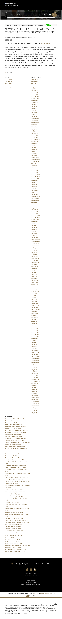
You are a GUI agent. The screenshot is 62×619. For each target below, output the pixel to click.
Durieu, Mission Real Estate (12, 456)
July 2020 (33, 204)
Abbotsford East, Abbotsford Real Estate (16, 419)
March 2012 (34, 395)
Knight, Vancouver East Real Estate (14, 489)
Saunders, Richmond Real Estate (13, 526)
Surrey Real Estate (9, 537)
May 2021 (34, 186)
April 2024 (34, 132)
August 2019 (34, 223)
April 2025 (34, 110)
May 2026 (34, 87)
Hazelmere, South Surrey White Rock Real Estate (17, 481)
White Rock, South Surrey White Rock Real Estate (17, 545)
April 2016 (34, 301)
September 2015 (35, 315)
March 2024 (34, 133)
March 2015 (34, 327)
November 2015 (35, 311)
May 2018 (34, 252)
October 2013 (35, 360)
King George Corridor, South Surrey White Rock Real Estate (22, 37)
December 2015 (35, 309)
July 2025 (33, 104)
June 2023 (34, 149)
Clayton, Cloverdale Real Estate (13, 444)
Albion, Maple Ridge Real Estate (13, 424)
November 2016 (35, 288)
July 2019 (33, 225)
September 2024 (35, 122)
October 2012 (35, 383)
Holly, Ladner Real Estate (11, 483)
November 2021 (35, 176)
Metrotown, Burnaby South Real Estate (15, 496)
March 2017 (34, 280)
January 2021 (34, 194)
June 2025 (34, 106)
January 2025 (34, 116)
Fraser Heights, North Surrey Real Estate (15, 467)
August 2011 (34, 407)
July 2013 (33, 366)
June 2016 (34, 297)
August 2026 (34, 81)
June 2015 (34, 321)
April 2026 (34, 89)
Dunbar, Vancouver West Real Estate (14, 454)
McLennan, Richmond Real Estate (13, 495)
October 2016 (35, 290)
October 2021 (35, 178)
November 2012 (35, 381)
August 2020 (34, 202)
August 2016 (34, 293)
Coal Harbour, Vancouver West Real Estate (16, 448)
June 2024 (34, 128)
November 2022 (35, 159)
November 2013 (35, 358)
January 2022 (34, 173)
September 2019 (35, 221)
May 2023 (34, 151)
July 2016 (33, 295)
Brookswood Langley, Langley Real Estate (15, 438)
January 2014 (34, 354)
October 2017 (35, 266)
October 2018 (35, 243)
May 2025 (34, 108)
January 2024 (34, 137)
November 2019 (35, 217)
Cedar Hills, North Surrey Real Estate (14, 440)
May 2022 (34, 165)
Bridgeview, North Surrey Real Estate (14, 434)
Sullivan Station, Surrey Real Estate (14, 530)
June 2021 (34, 184)
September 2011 (35, 405)
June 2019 (34, 227)
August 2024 (34, 124)
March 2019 (34, 233)
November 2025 (35, 96)
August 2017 (34, 270)
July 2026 (33, 83)
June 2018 (34, 251)
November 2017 (35, 264)
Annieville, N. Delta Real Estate (13, 428)
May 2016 (34, 299)
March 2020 (34, 210)
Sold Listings (8, 87)
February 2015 (35, 329)
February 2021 (35, 192)
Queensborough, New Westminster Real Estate (17, 522)
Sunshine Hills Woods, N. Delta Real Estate (16, 536)
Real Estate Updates (10, 85)
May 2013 (34, 370)
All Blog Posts (8, 79)
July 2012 (33, 387)
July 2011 (33, 409)
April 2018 (34, 254)
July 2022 (33, 163)
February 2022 (35, 171)
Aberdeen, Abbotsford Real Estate (14, 420)
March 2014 (34, 350)
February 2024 (35, 135)
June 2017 (34, 274)
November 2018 (35, 241)
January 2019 (34, 237)
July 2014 (33, 342)
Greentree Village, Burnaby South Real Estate (16, 477)
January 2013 (34, 377)
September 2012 (35, 385)
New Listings (8, 81)
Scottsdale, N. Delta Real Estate (13, 528)
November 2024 (35, 118)
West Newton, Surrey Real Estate (13, 541)
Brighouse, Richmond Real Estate (13, 436)
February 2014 (35, 352)
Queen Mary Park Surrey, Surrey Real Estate (16, 520)
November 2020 (35, 196)
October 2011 (35, 403)
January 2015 (34, 331)
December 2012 (35, 379)
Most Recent (34, 79)
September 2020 (35, 200)
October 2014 (35, 336)
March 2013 (34, 373)
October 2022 (35, 161)
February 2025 (35, 114)
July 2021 (33, 182)
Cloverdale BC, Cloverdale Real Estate (15, 446)
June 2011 (34, 410)
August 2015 (34, 317)
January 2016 (34, 307)
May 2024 (34, 130)
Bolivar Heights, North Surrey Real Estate (15, 432)
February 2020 (35, 212)
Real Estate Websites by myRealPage (47, 593)
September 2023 (35, 143)
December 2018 (35, 239)
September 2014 (35, 338)
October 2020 (35, 198)
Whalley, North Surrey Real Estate (13, 543)
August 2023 (34, 145)
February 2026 (35, 93)
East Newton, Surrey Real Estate (13, 458)
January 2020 (34, 213)
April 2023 (34, 153)
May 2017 (34, 276)
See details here (45, 43)
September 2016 (35, 292)
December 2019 (35, 215)
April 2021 (34, 188)
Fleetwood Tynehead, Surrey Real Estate (15, 465)
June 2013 (34, 368)
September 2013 (35, 362)
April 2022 (34, 167)
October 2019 (35, 219)
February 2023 (35, 157)
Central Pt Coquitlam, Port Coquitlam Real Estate (17, 442)
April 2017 (34, 278)
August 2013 (34, 364)
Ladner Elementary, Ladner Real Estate (15, 491)
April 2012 (34, 393)
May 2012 (34, 391)
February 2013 (35, 375)
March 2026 (34, 91)
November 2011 (35, 401)
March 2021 (34, 190)
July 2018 (33, 249)
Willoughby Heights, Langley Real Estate (15, 549)
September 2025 (35, 100)
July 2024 (33, 126)
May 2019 (34, 229)
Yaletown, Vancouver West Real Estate (15, 551)
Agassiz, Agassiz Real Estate (12, 422)
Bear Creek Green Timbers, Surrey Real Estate (17, 430)
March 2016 (34, 303)
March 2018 (34, 256)
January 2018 (34, 260)
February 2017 (35, 282)
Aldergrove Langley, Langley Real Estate (15, 426)
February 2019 (35, 235)
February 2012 (35, 397)
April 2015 (34, 325)
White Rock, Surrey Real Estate (13, 547)
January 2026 (34, 94)
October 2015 (35, 313)
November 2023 (35, 139)
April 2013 (34, 372)
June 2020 (34, 206)
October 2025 (35, 98)
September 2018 (35, 245)
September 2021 (35, 180)
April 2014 (34, 348)
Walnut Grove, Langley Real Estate (14, 539)
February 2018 (35, 258)
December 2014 (35, 333)
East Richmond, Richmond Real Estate (14, 459)
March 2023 (34, 155)
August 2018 (34, 247)
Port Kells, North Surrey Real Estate (14, 518)
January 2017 (34, 284)
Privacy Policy (36, 593)
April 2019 (34, 231)
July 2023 (33, 147)
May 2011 (34, 412)
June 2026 (34, 85)
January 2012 (34, 399)
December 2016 (35, 286)
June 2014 (34, 344)
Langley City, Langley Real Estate (13, 493)
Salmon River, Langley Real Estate (13, 524)
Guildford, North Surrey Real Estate (14, 479)
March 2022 (34, 169)
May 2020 (34, 208)
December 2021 (35, 174)
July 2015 (33, 319)
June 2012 (34, 389)
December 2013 (35, 356)
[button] (27, 569)
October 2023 (35, 141)
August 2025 (34, 102)
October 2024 (35, 120)
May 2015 (34, 323)
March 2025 (34, 112)
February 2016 (35, 305)
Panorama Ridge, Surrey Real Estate (14, 512)
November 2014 (35, 334)
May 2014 (34, 346)
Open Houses (8, 83)
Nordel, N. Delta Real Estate (12, 502)
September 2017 (35, 268)
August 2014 (34, 340)
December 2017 (35, 262)
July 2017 (33, 272)
